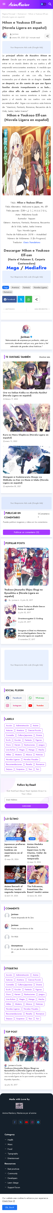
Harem (17, 744)
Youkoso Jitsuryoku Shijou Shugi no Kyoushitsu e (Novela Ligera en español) (23, 593)
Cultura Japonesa (25, 735)
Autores (9, 730)
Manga (31, 749)
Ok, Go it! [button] (9, 1207)
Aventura (15, 287)
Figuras (39, 740)
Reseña (29, 764)
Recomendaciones (14, 764)
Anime (35, 725)
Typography (13, 1153)
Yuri (37, 769)
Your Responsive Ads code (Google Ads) (26, 47)
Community (12, 1173)
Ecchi (8, 740)
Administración (22, 725)
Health (10, 1139)
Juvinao (25, 337)
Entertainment (13, 1158)
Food (10, 1149)
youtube (40, 705)
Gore (8, 744)
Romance (22, 13)
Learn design (13, 1182)
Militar (8, 754)
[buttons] (15, 1122)
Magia (22, 749)
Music (10, 1144)
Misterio (18, 754)
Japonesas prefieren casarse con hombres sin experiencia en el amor (14, 850)
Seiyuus (9, 769)
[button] (43, 4)
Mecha (41, 749)
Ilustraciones (29, 744)
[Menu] (4, 4)
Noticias (39, 754)
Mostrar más (44, 357)
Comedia (10, 735)
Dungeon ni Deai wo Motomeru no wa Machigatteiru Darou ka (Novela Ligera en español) (32, 633)
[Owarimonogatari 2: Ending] (10, 621)
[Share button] (36, 299)
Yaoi (30, 769)
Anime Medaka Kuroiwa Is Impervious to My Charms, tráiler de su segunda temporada (36, 851)
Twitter (21, 299)
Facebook (11, 299)
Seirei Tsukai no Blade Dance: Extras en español (31, 607)
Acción (9, 725)
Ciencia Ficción (34, 730)
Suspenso (20, 769)
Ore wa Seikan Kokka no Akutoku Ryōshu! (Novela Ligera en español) (25, 394)
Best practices (13, 1168)
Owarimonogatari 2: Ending (30, 618)
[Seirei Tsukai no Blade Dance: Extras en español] (10, 609)
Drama (39, 735)
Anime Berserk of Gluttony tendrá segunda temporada (15, 889)
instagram (17, 705)
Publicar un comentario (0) (26, 532)
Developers (12, 1178)
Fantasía (26, 287)
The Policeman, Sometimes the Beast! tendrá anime (37, 889)
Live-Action (10, 749)
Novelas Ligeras (40, 287)
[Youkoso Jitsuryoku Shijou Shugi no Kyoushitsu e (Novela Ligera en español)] (26, 566)
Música (29, 754)
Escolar (18, 740)
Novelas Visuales (31, 759)
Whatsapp (28, 299)
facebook (17, 698)
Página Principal (8, 13)
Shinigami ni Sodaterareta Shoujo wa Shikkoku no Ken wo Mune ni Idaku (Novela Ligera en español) (25, 480)
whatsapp (40, 698)
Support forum (14, 1187)
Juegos (42, 744)
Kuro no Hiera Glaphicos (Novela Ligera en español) (25, 436)
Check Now (7, 1200)
